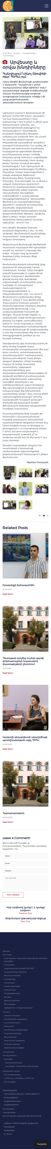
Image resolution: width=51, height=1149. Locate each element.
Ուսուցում (6, 1012)
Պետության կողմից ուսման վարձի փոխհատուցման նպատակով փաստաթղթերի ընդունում (23, 661)
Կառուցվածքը (9, 979)
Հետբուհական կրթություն (14, 1041)
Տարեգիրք (8, 1059)
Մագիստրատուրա (12, 1101)
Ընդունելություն (10, 1090)
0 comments (8, 56)
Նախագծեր (9, 1130)
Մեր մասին (7, 955)
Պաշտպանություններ (12, 1033)
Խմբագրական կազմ (13, 1063)
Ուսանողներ (8, 1109)
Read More (7, 594)
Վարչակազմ (9, 983)
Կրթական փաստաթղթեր (14, 1048)
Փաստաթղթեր (10, 1004)
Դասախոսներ (9, 1112)
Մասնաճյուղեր (10, 990)
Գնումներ (7, 997)
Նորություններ (29, 53)
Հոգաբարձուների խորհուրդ (15, 972)
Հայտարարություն (13, 813)
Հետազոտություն (9, 1055)
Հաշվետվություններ (12, 993)
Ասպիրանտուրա (11, 1105)
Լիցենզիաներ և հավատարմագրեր (18, 1008)
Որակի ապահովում (12, 986)
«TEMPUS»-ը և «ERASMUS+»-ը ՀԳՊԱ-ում (19, 1078)
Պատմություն (9, 965)
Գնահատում (9, 1026)
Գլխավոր (6, 951)
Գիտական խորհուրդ (12, 975)
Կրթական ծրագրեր (12, 1015)
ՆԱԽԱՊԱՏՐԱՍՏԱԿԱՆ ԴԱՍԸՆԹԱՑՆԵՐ (22, 1094)
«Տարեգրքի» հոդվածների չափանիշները (21, 1066)
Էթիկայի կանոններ (12, 1001)
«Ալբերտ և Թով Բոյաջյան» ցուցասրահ (21, 1123)
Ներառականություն (12, 1023)
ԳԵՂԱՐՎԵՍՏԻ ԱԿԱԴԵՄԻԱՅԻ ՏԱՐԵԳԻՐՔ (22, 1116)
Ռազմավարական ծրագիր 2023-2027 (19, 968)
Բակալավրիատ (11, 1098)
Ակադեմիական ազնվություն (15, 1019)
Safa (18, 53)
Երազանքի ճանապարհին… (19, 585)
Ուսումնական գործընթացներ (16, 1030)
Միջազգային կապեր (11, 1071)
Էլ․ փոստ (8, 1134)
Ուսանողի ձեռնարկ (12, 1044)
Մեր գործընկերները (12, 1075)
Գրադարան (9, 1127)
